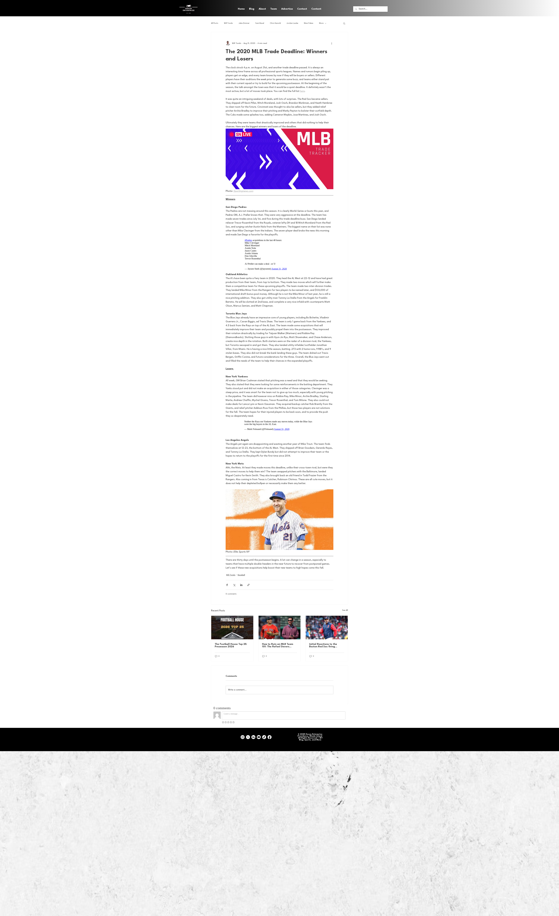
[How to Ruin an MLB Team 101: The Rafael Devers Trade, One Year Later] (280, 626)
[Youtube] (259, 736)
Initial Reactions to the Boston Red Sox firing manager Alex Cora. (323, 643)
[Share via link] (248, 583)
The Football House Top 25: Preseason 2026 (231, 643)
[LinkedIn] (253, 736)
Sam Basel (259, 23)
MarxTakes (308, 23)
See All (345, 609)
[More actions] (331, 43)
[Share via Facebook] (227, 583)
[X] (248, 736)
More (321, 23)
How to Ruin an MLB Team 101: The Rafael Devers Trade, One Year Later (277, 643)
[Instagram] (243, 736)
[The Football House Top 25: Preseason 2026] (232, 626)
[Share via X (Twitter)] (234, 583)
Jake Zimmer (244, 23)
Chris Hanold (275, 23)
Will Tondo (228, 23)
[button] (316, 9)
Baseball (241, 574)
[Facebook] (269, 736)
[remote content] (279, 254)
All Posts (214, 23)
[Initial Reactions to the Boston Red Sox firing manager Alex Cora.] (327, 626)
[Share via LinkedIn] (241, 583)
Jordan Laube (292, 23)
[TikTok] (264, 736)
